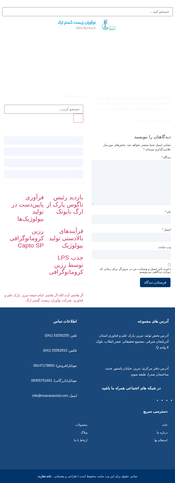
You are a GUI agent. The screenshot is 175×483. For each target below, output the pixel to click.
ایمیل (166, 229)
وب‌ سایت (164, 247)
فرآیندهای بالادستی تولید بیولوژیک (66, 238)
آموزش (74, 140)
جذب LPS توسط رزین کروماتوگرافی (66, 264)
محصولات (81, 424)
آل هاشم (77, 295)
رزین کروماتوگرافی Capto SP (27, 238)
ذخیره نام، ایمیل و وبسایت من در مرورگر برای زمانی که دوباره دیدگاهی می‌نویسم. (135, 270)
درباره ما (162, 432)
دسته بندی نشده (69, 163)
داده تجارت (44, 476)
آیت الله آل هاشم (57, 295)
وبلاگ (84, 432)
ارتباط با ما (81, 440)
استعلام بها (161, 440)
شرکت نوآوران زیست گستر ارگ (48, 300)
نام (168, 211)
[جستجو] (78, 118)
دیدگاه (166, 157)
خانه (165, 424)
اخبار (76, 151)
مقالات (74, 174)
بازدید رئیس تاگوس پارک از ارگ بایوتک (65, 204)
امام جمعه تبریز (33, 295)
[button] (87, 4)
